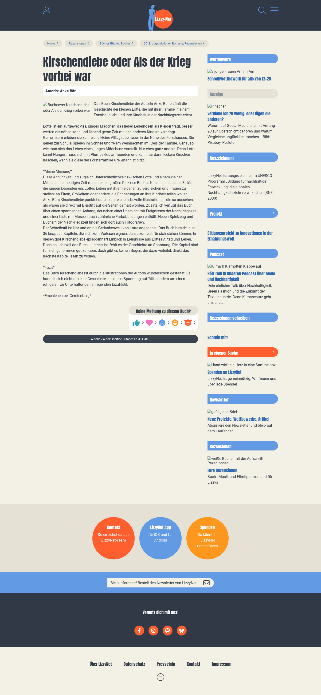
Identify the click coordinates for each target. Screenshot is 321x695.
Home (51, 43)
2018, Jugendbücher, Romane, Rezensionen (173, 43)
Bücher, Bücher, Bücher (115, 43)
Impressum (221, 664)
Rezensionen (77, 43)
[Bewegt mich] (149, 322)
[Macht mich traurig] (162, 322)
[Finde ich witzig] (175, 322)
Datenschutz (134, 664)
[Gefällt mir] (136, 322)
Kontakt (193, 664)
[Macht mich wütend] (188, 322)
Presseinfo (166, 664)
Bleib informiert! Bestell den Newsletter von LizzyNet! (153, 583)
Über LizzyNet (101, 664)
